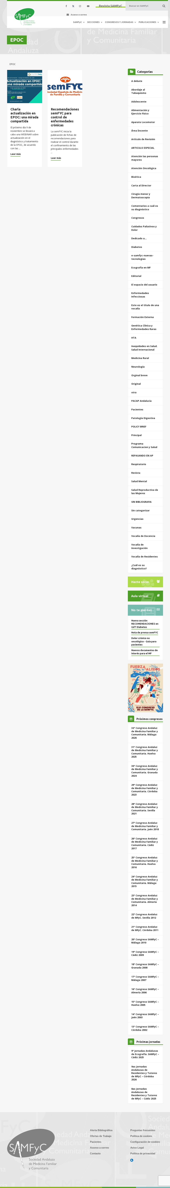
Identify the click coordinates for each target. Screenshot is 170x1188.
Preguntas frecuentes (142, 1130)
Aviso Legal (137, 1147)
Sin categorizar (140, 510)
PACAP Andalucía (141, 400)
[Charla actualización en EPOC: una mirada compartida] (24, 86)
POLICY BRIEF (138, 426)
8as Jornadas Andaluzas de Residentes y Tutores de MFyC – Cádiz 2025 (144, 1093)
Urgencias (137, 518)
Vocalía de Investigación (139, 546)
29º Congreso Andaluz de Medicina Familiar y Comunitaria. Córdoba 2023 (144, 789)
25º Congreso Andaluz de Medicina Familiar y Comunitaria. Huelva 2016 (144, 862)
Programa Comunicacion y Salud (144, 445)
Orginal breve (139, 375)
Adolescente (138, 101)
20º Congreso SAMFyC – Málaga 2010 (145, 941)
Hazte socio (140, 582)
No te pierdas (141, 610)
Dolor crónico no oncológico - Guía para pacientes (143, 641)
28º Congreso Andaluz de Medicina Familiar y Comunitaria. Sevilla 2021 (144, 808)
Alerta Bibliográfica (101, 1130)
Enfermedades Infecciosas (140, 294)
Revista (135, 472)
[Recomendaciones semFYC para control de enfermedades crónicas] (65, 86)
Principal (136, 435)
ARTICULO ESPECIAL (142, 147)
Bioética (136, 176)
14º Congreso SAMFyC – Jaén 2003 (145, 1016)
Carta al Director (141, 185)
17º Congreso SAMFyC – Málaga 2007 (145, 978)
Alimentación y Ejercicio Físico (140, 112)
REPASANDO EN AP (142, 455)
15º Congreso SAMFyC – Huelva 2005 (145, 1003)
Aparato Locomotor (143, 122)
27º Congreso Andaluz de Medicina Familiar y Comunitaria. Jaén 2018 (145, 826)
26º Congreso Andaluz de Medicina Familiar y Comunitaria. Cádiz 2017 (144, 843)
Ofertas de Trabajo (100, 1136)
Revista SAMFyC (110, 5)
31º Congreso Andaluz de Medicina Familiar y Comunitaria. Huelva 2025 (144, 751)
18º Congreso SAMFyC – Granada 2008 (145, 966)
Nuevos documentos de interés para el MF (144, 652)
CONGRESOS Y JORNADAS (119, 22)
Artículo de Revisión (143, 139)
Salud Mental (139, 481)
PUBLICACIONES (147, 22)
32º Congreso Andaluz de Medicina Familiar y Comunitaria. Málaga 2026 (144, 732)
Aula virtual (139, 596)
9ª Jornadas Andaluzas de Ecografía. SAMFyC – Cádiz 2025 (145, 1054)
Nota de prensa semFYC (144, 632)
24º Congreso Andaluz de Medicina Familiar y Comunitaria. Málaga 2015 (144, 881)
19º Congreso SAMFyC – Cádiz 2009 (145, 953)
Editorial (136, 276)
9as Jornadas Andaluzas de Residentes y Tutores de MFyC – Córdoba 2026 (144, 1073)
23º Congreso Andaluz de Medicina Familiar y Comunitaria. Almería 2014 (144, 900)
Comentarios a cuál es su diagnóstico (144, 207)
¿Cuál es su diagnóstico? (139, 567)
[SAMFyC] (24, 16)
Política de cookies (141, 1136)
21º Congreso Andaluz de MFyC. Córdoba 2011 (144, 928)
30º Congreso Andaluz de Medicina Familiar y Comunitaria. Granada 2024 (144, 770)
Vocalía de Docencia (143, 536)
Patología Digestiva (143, 418)
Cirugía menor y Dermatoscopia (140, 195)
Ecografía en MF (141, 267)
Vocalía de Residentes (144, 556)
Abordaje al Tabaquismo (138, 91)
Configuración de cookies (145, 1141)
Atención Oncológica (143, 168)
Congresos (137, 217)
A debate (136, 81)
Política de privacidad (142, 1153)
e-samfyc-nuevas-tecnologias (142, 257)
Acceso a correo (99, 1147)
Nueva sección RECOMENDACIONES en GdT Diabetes (144, 623)
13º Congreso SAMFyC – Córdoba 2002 (145, 1028)
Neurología (138, 366)
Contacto (95, 1153)
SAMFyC (77, 22)
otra (133, 392)
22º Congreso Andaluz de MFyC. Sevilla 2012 (144, 916)
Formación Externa (142, 317)
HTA (133, 337)
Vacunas (136, 527)
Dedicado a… (139, 238)
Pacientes (137, 409)
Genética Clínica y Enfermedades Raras (143, 327)
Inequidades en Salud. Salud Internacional (144, 348)
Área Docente (139, 130)
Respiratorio (138, 464)
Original (136, 383)
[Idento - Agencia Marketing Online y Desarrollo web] (131, 1160)
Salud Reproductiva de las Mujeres (144, 491)
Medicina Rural (140, 358)
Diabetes (136, 247)
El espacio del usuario (144, 284)
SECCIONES (93, 22)
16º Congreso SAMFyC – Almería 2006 (145, 991)
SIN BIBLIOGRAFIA (141, 501)
